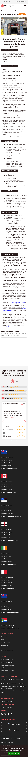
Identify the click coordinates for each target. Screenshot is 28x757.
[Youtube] (11, 714)
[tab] (7, 2)
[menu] (25, 6)
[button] (22, 14)
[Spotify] (8, 714)
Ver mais (13, 417)
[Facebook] (2, 714)
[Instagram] (5, 714)
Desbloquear (15, 753)
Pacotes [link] (3, 11)
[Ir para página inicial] (8, 5)
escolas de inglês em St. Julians (17, 302)
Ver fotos (21, 20)
